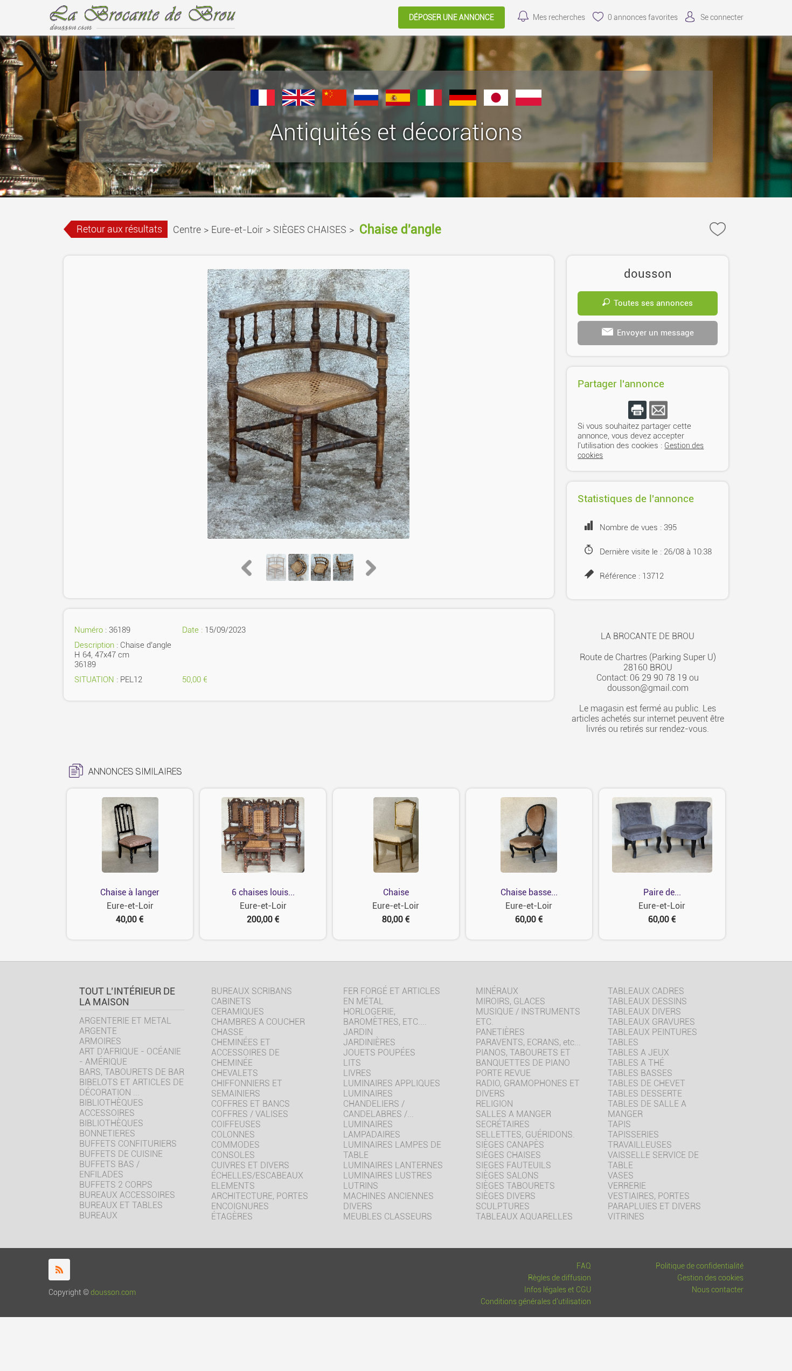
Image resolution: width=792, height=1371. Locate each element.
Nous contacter (718, 1289)
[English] (298, 103)
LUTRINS (360, 1186)
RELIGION (494, 1104)
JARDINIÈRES (369, 1042)
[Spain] (398, 103)
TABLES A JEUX (638, 1052)
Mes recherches (559, 17)
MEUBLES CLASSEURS (387, 1216)
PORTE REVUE (503, 1073)
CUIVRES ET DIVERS (250, 1165)
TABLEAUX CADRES (646, 991)
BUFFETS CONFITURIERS (128, 1144)
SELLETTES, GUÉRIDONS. (525, 1134)
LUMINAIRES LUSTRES (387, 1175)
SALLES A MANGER (513, 1114)
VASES (621, 1175)
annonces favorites (643, 17)
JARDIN (358, 1032)
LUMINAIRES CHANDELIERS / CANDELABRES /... (378, 1103)
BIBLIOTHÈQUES (111, 1123)
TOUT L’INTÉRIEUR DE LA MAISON (127, 996)
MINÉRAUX (497, 991)
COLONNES (233, 1134)
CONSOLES (233, 1155)
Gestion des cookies (710, 1278)
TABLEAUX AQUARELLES (524, 1216)
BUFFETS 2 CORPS (115, 1185)
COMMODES (235, 1145)
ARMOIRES (100, 1041)
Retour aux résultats (119, 229)
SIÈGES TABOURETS (515, 1186)
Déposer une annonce (451, 17)
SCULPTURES (503, 1206)
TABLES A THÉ (636, 1063)
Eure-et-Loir (237, 229)
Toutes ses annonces (653, 303)
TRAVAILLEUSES (640, 1145)
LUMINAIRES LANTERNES (393, 1165)
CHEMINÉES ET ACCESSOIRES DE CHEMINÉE (245, 1052)
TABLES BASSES (640, 1073)
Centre (187, 229)
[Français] (263, 103)
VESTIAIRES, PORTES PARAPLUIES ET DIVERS (654, 1201)
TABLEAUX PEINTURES (652, 1032)
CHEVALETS (234, 1073)
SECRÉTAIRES (503, 1124)
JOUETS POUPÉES (379, 1052)
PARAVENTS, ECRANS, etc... (528, 1042)
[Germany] (462, 103)
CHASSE (227, 1032)
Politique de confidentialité (700, 1266)
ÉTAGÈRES (232, 1216)
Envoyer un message (655, 333)
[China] (334, 103)
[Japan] (496, 103)
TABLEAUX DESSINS (647, 1001)
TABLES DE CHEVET (646, 1083)
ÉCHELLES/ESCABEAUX (257, 1175)
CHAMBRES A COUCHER (258, 1022)
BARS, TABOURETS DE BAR (131, 1072)
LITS (352, 1063)
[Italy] (430, 103)
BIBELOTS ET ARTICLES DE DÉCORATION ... (131, 1087)
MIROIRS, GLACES (510, 1001)
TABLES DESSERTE (645, 1093)
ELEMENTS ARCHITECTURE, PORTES (259, 1191)
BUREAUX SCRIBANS (251, 991)
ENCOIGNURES (240, 1206)
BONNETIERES (107, 1133)
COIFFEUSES (236, 1124)
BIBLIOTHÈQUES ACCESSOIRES (111, 1108)
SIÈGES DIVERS (506, 1196)
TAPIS (619, 1124)
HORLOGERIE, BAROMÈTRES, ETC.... (385, 1016)
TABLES (623, 1042)
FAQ (583, 1266)
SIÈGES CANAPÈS (510, 1145)
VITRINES (626, 1216)
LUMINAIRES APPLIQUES (391, 1083)
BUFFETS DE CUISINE (121, 1154)
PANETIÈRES (500, 1032)
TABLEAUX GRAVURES (651, 1022)
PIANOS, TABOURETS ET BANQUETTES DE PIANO (523, 1057)
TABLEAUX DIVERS (644, 1011)
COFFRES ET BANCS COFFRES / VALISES (250, 1109)
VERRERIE (627, 1186)
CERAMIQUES (237, 1011)
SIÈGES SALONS (507, 1175)
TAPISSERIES (633, 1134)
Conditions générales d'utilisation (536, 1301)
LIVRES (357, 1073)
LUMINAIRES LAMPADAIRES (371, 1129)
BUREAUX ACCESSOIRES (127, 1195)
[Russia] (366, 103)
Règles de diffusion (559, 1278)
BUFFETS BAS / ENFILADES (109, 1169)
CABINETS (231, 1001)
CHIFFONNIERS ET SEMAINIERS (246, 1088)
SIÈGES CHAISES (309, 229)
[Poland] (528, 103)
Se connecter (722, 17)
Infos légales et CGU (557, 1289)
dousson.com (113, 1292)
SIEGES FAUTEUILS (513, 1165)
